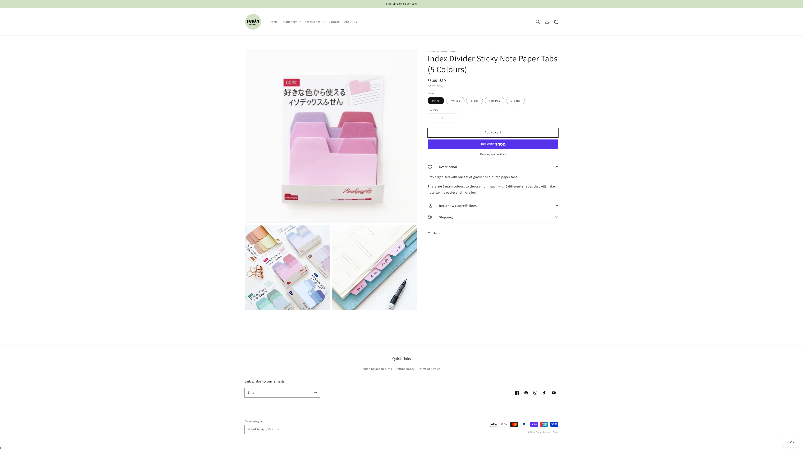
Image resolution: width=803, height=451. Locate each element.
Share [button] (436, 233)
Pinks (436, 101)
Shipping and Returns (377, 369)
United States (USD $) (261, 429)
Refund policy (405, 369)
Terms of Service (429, 369)
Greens (515, 101)
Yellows (494, 101)
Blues (474, 101)
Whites (455, 101)
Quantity (433, 110)
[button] (291, 21)
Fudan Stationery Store (547, 432)
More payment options (493, 154)
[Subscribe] (315, 392)
